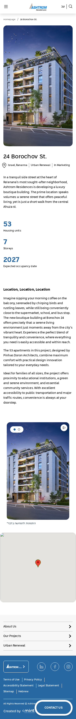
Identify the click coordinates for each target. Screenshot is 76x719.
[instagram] (68, 666)
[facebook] (55, 666)
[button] (15, 429)
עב (63, 6)
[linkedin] (41, 666)
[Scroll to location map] (4, 165)
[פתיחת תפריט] (5, 7)
